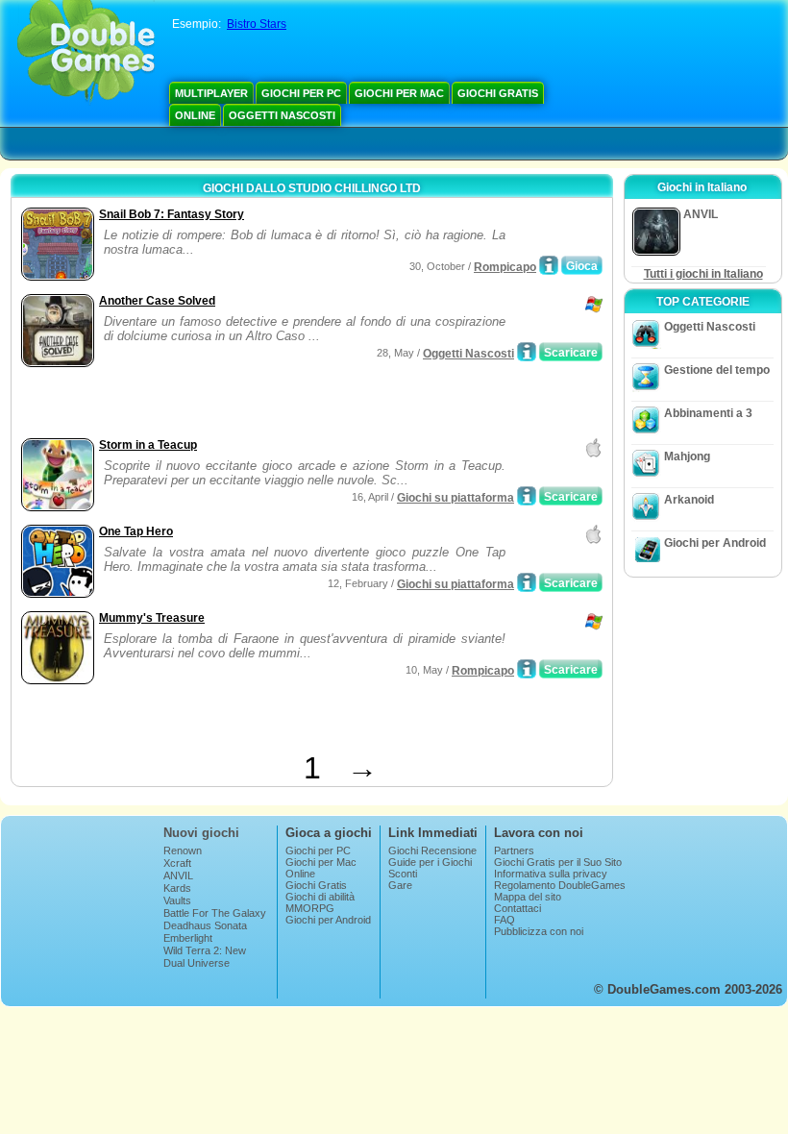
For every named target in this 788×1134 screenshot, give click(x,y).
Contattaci (517, 908)
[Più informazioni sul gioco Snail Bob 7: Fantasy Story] (548, 265)
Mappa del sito (527, 896)
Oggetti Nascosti (282, 115)
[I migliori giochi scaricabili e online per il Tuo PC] (86, 53)
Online (195, 115)
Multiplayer (211, 93)
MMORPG (309, 908)
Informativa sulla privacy (550, 873)
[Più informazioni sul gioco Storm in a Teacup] (526, 495)
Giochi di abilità (320, 896)
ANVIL (178, 875)
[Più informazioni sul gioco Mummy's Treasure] (526, 668)
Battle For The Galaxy (214, 913)
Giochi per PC (301, 93)
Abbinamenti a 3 (708, 413)
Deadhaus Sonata (205, 925)
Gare (400, 885)
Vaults (177, 900)
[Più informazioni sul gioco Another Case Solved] (526, 351)
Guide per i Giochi (430, 862)
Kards (177, 888)
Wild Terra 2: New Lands (204, 956)
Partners (514, 850)
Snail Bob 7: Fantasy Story (171, 214)
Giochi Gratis (497, 93)
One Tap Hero (136, 531)
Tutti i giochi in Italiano (703, 274)
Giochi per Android (715, 543)
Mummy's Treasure (152, 618)
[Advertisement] (241, 404)
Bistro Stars (256, 24)
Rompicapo (505, 267)
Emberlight (187, 938)
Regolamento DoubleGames (560, 885)
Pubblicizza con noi (538, 931)
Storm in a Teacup (148, 445)
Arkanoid (689, 499)
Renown (182, 850)
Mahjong (687, 456)
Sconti (402, 873)
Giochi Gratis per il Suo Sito (558, 862)
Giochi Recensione (432, 850)
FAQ (504, 919)
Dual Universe (196, 963)
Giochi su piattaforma (455, 498)
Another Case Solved (157, 301)
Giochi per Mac (399, 93)
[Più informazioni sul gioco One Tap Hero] (526, 582)
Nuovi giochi (201, 833)
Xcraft (177, 863)
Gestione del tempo (717, 370)
